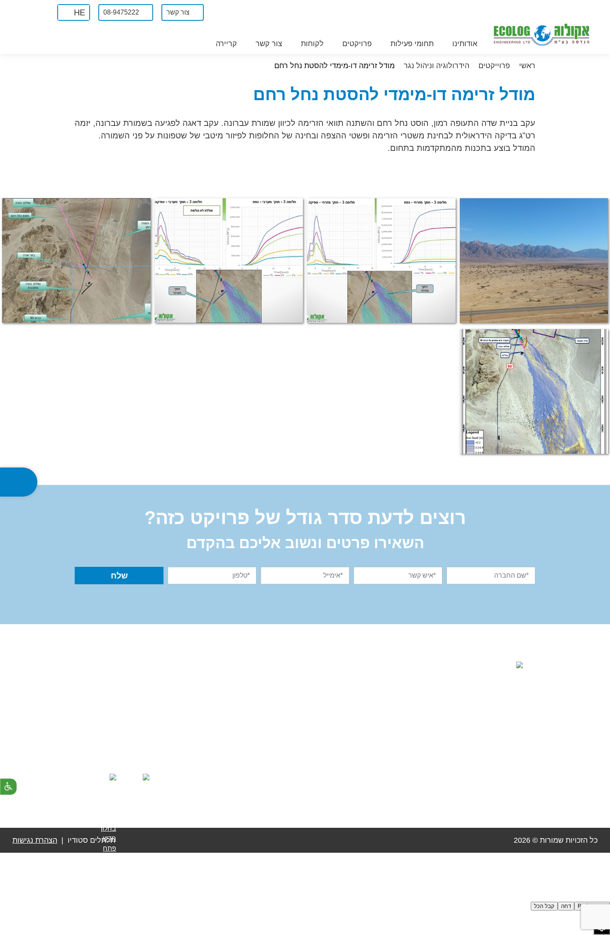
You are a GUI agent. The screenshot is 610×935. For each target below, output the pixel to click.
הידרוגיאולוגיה (329, 758)
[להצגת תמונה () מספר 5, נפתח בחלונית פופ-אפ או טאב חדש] (534, 391)
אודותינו (464, 43)
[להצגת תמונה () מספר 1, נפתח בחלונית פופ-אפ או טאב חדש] (534, 260)
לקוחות (312, 43)
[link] (40, 12)
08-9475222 (406, 733)
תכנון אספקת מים (324, 722)
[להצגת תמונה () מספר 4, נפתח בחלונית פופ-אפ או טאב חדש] (76, 260)
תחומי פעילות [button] (412, 43)
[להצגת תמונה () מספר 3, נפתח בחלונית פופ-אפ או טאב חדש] (229, 260)
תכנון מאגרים (330, 703)
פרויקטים (357, 43)
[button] (73, 12)
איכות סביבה (331, 685)
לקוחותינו (236, 722)
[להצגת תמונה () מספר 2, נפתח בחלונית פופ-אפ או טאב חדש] (381, 260)
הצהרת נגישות (34, 840)
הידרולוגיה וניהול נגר (321, 740)
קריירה (226, 43)
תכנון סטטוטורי (328, 776)
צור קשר (269, 43)
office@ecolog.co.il (395, 769)
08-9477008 (410, 751)
